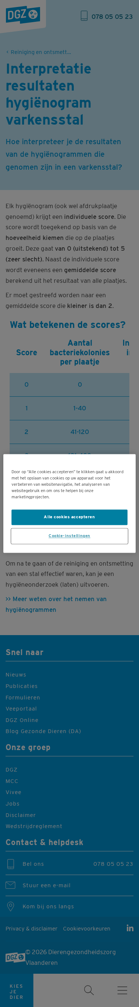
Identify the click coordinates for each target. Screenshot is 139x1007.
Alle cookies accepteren (69, 517)
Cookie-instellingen (69, 536)
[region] (69, 503)
